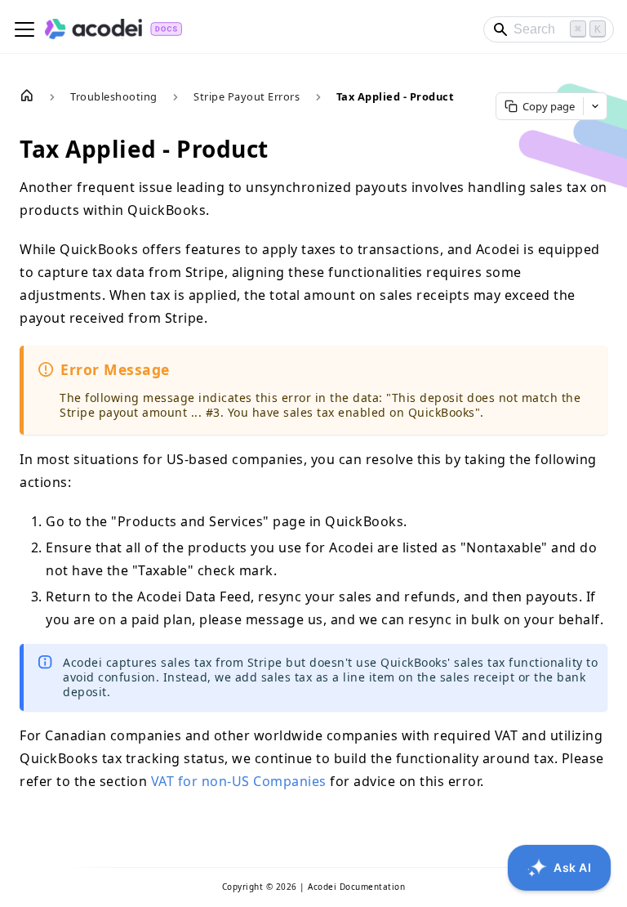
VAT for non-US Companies (239, 781)
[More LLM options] (595, 106)
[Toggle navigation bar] (24, 29)
